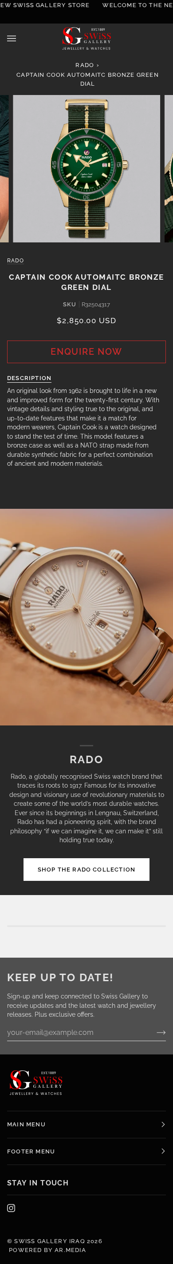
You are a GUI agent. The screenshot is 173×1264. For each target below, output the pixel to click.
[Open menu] (20, 38)
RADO (84, 65)
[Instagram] (11, 1208)
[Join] (138, 660)
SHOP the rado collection (87, 869)
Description (29, 378)
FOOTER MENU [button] (31, 1151)
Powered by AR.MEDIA (46, 1250)
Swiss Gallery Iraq (49, 1241)
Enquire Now (86, 351)
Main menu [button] (26, 1124)
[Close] (151, 594)
